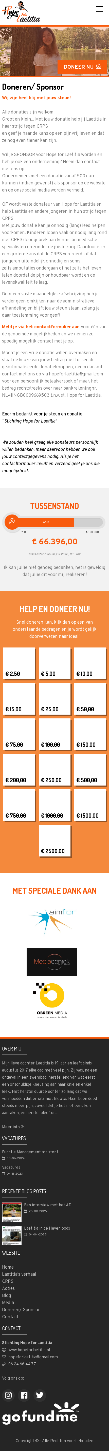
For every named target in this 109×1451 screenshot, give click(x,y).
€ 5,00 (48, 673)
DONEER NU (79, 67)
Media (8, 1303)
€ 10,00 (84, 673)
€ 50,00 (85, 709)
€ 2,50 (12, 673)
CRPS (7, 1282)
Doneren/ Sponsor (21, 1310)
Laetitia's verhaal (19, 1274)
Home (8, 1267)
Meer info (11, 1127)
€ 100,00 (50, 744)
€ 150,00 (86, 744)
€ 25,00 (50, 709)
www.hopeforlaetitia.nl (28, 1350)
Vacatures (11, 1167)
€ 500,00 (86, 780)
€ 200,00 (15, 780)
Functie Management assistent (30, 1152)
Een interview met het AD (47, 1205)
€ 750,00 (15, 815)
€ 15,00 (13, 709)
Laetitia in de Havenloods (47, 1228)
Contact (10, 1317)
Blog (6, 1296)
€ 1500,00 (87, 815)
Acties (8, 1289)
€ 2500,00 (53, 850)
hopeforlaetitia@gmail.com (32, 1357)
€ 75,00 (14, 744)
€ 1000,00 (52, 815)
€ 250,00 (51, 780)
